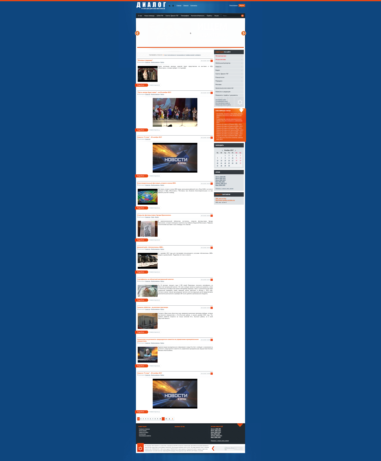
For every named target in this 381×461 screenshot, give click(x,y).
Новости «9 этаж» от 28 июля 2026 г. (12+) (229, 135)
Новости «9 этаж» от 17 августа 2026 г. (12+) (229, 130)
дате (165, 55)
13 (217, 160)
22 (225, 163)
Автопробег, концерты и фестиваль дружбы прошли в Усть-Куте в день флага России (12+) (229, 115)
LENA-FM (160, 15)
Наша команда (149, 15)
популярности (172, 55)
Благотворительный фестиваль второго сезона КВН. (156, 183)
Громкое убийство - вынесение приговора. (152, 307)
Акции (216, 15)
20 (217, 163)
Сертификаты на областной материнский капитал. (155, 279)
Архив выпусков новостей (224, 88)
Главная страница (144, 429)
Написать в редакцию (223, 91)
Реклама (218, 84)
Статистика (142, 434)
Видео (162, 62)
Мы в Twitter (169, 6)
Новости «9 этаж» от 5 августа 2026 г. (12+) (229, 133)
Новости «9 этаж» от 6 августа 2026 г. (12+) (229, 126)
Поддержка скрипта (145, 435)
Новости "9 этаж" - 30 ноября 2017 (149, 137)
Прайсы (209, 15)
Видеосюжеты (155, 62)
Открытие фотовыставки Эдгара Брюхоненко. (154, 215)
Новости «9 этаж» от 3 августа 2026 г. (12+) (229, 132)
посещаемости (181, 55)
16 (229, 160)
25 (236, 163)
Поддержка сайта (221, 99)
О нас (140, 15)
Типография (185, 15)
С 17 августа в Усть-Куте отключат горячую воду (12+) (229, 138)
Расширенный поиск (222, 101)
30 (229, 165)
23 (229, 163)
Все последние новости (223, 103)
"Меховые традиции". (145, 60)
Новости (147, 62)
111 (141, 447)
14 (221, 160)
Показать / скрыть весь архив (224, 188)
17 (232, 160)
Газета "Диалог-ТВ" (171, 15)
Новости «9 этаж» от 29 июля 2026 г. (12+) (229, 124)
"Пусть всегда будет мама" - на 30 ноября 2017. (154, 92)
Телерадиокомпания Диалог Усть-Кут (151, 4)
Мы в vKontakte (173, 6)
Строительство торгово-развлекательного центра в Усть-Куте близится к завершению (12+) (229, 120)
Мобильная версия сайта (223, 104)
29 (225, 165)
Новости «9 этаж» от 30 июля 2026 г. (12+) (229, 128)
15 (166, 419)
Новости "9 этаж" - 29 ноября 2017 (149, 373)
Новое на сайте (143, 432)
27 (217, 165)
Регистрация (142, 430)
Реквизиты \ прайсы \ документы (227, 95)
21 (221, 163)
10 (160, 419)
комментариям (190, 55)
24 (232, 163)
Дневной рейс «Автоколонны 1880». (150, 247)
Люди (152, 217)
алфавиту (198, 55)
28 (221, 165)
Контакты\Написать (197, 15)
